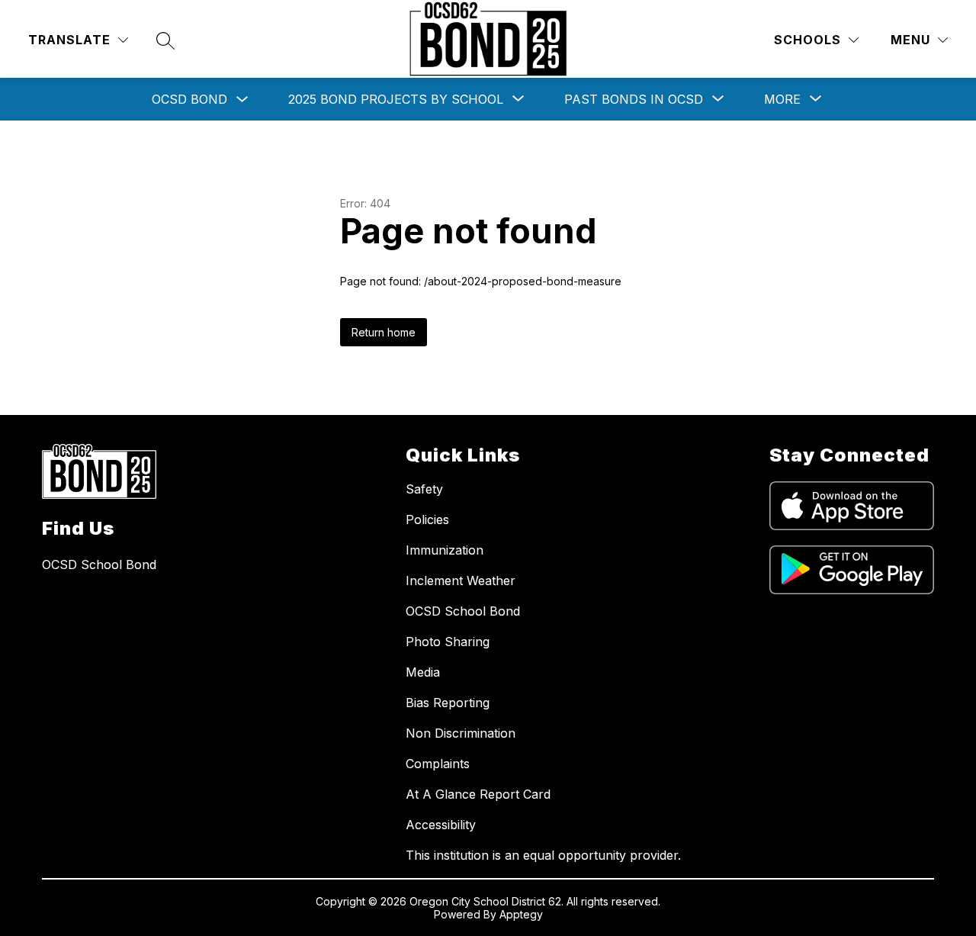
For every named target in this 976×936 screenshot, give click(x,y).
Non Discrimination (460, 733)
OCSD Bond (189, 99)
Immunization (444, 550)
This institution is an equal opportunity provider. (543, 855)
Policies (427, 519)
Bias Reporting (448, 702)
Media (423, 672)
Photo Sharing (448, 641)
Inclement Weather (460, 580)
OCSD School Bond (463, 611)
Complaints (438, 763)
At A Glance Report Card (478, 794)
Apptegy (521, 914)
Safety (424, 489)
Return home (384, 332)
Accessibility (441, 824)
